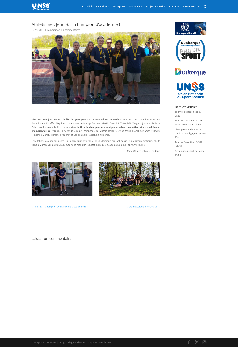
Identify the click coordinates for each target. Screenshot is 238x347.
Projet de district (155, 6)
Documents (135, 6)
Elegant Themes (77, 342)
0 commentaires (71, 29)
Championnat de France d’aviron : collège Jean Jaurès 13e (190, 133)
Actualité (87, 6)
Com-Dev (51, 342)
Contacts (174, 6)
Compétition (53, 29)
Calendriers (102, 6)
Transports (119, 6)
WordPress (105, 342)
